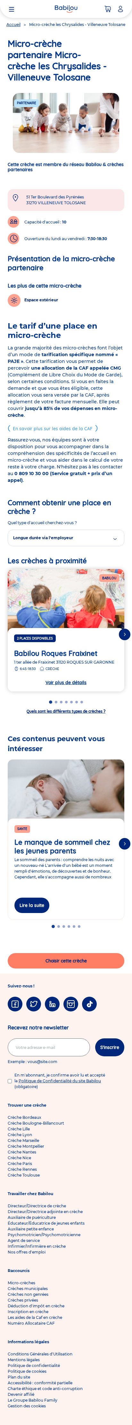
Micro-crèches (21, 1282)
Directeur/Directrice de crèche (37, 1205)
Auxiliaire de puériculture (32, 1217)
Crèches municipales (28, 1288)
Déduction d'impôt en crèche (36, 1305)
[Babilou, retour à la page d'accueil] (66, 9)
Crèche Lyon (20, 1134)
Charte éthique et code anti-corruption (45, 1388)
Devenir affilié (21, 1394)
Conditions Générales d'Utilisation (40, 1354)
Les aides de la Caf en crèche (35, 1317)
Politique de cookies (27, 1371)
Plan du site (19, 1377)
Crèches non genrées (28, 1294)
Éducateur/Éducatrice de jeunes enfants (46, 1223)
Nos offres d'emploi (26, 1252)
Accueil (13, 24)
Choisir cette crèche (66, 961)
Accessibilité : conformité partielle (40, 1382)
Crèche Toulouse (24, 1175)
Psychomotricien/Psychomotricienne (44, 1234)
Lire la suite (32, 905)
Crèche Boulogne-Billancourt (36, 1123)
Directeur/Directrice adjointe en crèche (45, 1211)
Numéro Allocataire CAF (31, 1323)
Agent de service (24, 1240)
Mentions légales (24, 1359)
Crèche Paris (20, 1163)
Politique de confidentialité (34, 1365)
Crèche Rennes (22, 1169)
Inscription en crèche (28, 1311)
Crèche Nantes (22, 1152)
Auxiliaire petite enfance (31, 1229)
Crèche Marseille (23, 1140)
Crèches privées (23, 1300)
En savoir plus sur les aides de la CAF (53, 429)
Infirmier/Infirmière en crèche (37, 1246)
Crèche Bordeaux (24, 1117)
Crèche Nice (19, 1157)
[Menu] (11, 9)
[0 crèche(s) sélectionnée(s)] (107, 9)
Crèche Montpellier (26, 1146)
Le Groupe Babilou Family (32, 1400)
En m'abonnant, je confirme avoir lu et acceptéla (59, 1081)
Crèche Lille (19, 1129)
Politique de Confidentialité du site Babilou (60, 1080)
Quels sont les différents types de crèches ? (66, 711)
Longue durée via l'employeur (43, 537)
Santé (22, 829)
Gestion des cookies (27, 1406)
